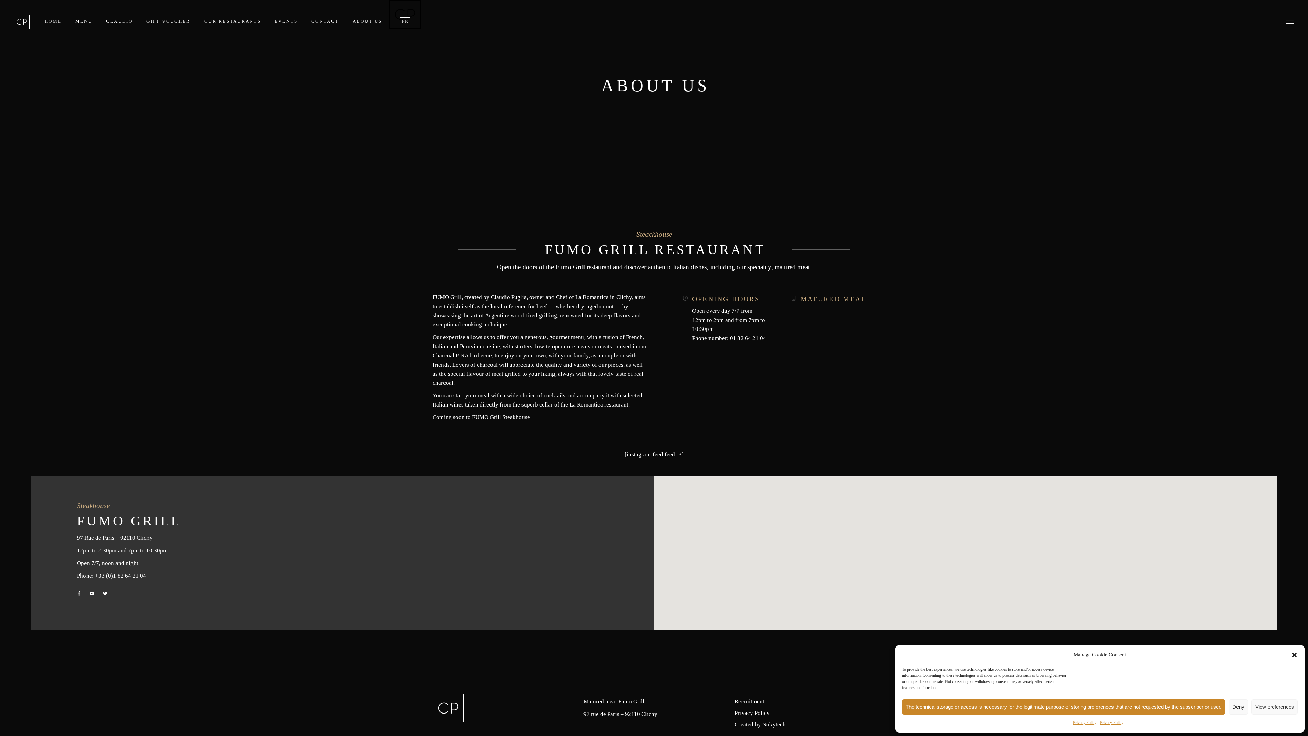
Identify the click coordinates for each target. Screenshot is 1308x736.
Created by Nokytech (760, 724)
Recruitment (749, 701)
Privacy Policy (1084, 722)
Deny (1238, 707)
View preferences (1274, 707)
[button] (1294, 654)
